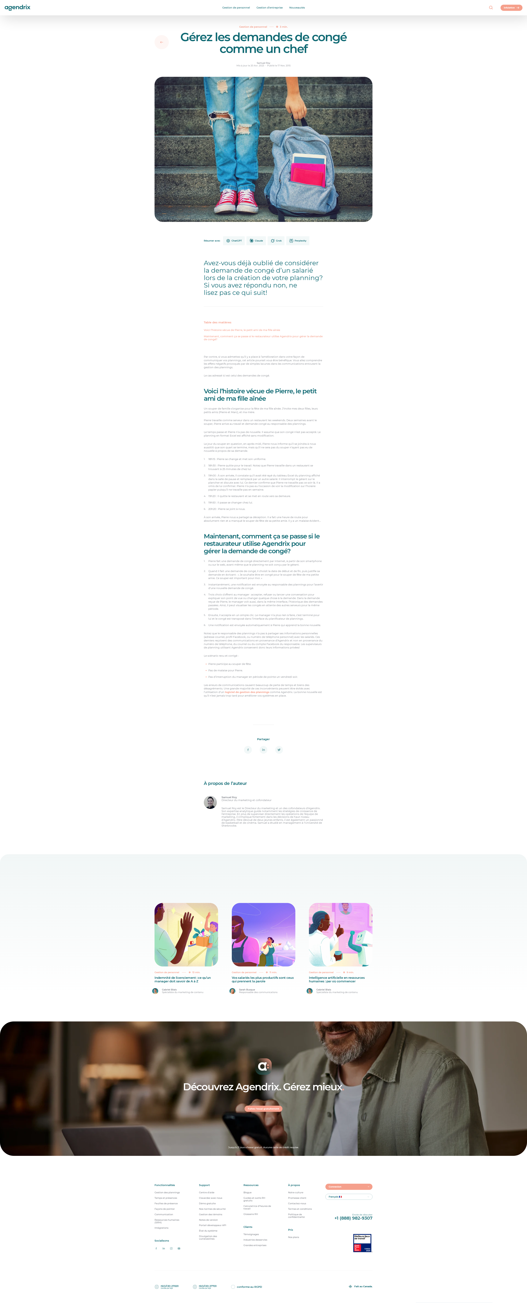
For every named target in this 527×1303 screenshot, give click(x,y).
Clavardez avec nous (210, 1198)
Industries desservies (255, 1240)
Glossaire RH (250, 1214)
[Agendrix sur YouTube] (179, 1248)
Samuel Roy (263, 63)
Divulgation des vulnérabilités (208, 1237)
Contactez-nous (297, 1203)
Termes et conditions (300, 1209)
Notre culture (295, 1192)
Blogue (247, 1192)
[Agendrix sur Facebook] (156, 1248)
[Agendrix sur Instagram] (171, 1248)
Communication (164, 1214)
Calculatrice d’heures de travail (257, 1207)
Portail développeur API (212, 1225)
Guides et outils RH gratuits (254, 1199)
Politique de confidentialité (296, 1215)
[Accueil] (9, 8)
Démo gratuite (207, 1203)
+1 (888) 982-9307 (353, 1218)
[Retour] (162, 42)
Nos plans (293, 1237)
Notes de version (208, 1220)
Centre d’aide (206, 1192)
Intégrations (161, 1228)
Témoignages (251, 1234)
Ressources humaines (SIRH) (167, 1221)
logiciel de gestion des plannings (247, 692)
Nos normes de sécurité (212, 1209)
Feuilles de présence (166, 1203)
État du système (208, 1230)
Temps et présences (166, 1198)
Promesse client (297, 1198)
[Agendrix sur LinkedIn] (163, 1248)
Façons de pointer (165, 1209)
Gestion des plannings (167, 1192)
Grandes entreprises (254, 1245)
